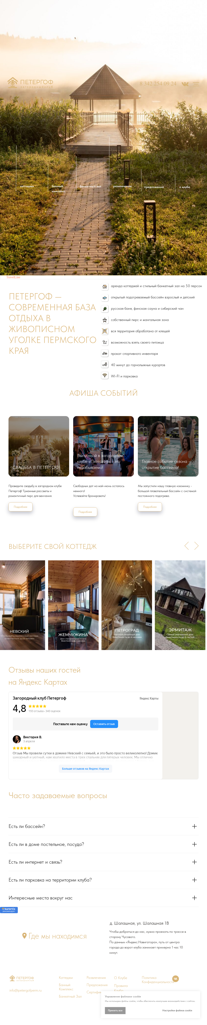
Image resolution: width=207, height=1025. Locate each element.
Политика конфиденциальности (158, 979)
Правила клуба (121, 988)
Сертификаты (97, 992)
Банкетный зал (70, 996)
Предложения (97, 985)
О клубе (120, 978)
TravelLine (13, 277)
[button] (24, 936)
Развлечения (96, 977)
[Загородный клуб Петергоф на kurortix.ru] (9, 912)
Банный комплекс (66, 987)
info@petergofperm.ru (26, 990)
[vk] (175, 981)
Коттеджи (66, 977)
